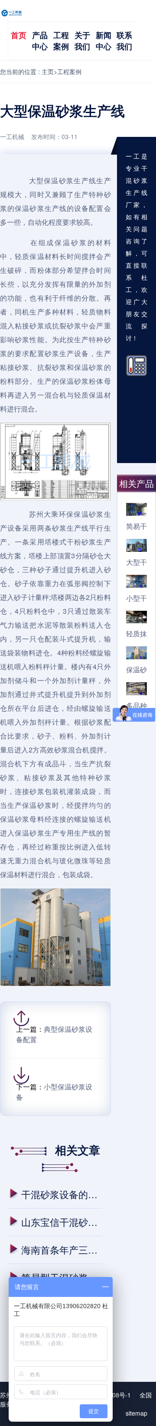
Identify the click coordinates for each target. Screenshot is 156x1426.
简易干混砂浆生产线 (136, 526)
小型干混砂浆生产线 (136, 598)
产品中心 (40, 40)
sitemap (136, 1413)
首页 (18, 35)
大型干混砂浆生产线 (136, 562)
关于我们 (82, 40)
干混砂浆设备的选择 (61, 1194)
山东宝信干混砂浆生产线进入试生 (61, 1221)
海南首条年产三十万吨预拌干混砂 (61, 1249)
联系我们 (124, 40)
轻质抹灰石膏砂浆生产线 (136, 633)
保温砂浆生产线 (136, 669)
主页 (48, 71)
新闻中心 (103, 40)
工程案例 (61, 40)
